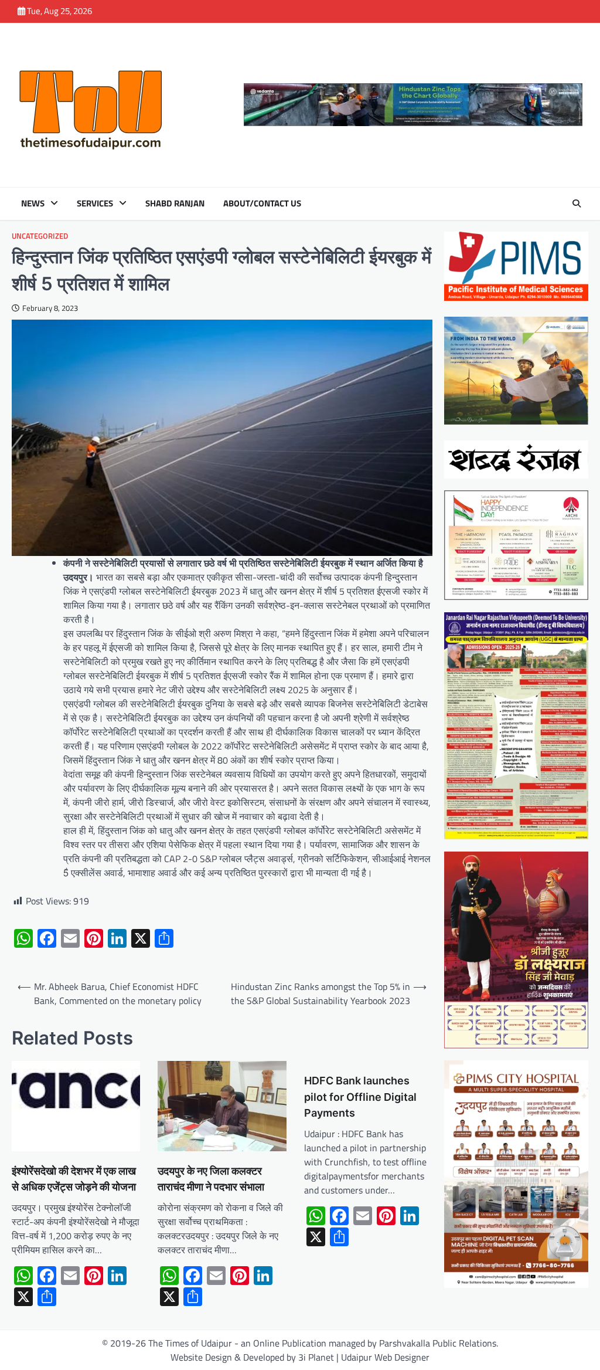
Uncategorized (40, 236)
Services (95, 203)
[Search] (576, 203)
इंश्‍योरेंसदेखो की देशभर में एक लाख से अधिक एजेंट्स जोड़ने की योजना (74, 1179)
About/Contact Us (262, 203)
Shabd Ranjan (174, 203)
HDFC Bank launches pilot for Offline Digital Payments (360, 1096)
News (33, 203)
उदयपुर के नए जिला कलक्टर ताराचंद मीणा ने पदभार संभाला (211, 1179)
